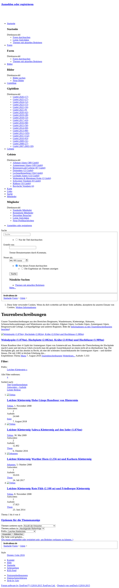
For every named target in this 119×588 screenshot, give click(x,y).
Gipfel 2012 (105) (21, 133)
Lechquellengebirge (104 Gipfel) (28, 173)
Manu (23, 356)
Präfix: (4, 531)
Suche (10, 194)
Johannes (11, 464)
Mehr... (12, 287)
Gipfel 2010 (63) (20, 138)
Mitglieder (11, 196)
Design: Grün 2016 (16, 555)
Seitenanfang (13, 568)
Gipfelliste (11, 83)
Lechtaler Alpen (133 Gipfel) (26, 175)
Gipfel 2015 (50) (20, 125)
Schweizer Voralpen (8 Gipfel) (27, 181)
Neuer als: (8, 257)
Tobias (10, 406)
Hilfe (9, 562)
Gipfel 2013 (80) (20, 130)
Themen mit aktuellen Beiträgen (27, 42)
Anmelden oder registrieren (17, 4)
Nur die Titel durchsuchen (30, 240)
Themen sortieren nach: (12, 525)
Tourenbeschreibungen (51, 356)
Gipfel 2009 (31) (20, 141)
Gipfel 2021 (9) (20, 110)
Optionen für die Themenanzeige (20, 520)
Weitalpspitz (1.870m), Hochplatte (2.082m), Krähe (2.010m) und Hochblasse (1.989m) (52, 339)
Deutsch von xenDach (73, 585)
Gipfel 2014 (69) (20, 128)
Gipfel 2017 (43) (20, 120)
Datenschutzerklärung (17, 578)
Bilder (10, 64)
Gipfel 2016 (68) (20, 123)
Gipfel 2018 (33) (20, 117)
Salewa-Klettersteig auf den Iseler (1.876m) (56, 429)
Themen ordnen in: (10, 528)
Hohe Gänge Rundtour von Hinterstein (54, 400)
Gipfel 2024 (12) (20, 102)
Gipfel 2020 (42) (20, 112)
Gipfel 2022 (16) (20, 107)
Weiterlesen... (69, 356)
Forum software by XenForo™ (28, 585)
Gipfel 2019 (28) (20, 115)
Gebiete (10, 149)
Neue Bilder (18, 80)
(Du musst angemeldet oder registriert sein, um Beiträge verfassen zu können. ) (37, 539)
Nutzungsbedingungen (17, 575)
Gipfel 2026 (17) (20, 97)
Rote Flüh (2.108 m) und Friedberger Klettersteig (60, 488)
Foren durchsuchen (21, 37)
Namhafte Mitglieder (22, 210)
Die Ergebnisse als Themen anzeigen (41, 268)
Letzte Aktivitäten (21, 40)
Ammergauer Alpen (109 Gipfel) (28, 165)
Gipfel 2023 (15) (20, 104)
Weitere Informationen (26, 307)
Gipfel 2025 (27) (20, 99)
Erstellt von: (9, 244)
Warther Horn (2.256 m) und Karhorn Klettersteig (61, 458)
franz (9, 419)
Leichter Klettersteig (17, 369)
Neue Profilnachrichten (23, 220)
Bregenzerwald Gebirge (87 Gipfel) (29, 168)
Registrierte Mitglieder (23, 213)
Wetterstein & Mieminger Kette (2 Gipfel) (32, 178)
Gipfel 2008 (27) (20, 143)
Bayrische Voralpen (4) (23, 186)
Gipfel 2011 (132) (21, 136)
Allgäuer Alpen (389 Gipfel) (26, 162)
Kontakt (10, 560)
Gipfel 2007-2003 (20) (23, 146)
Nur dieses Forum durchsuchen (32, 266)
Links (9, 191)
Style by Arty (13, 580)
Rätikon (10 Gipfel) (22, 183)
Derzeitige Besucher (22, 215)
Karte (9, 188)
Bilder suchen (19, 78)
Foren (9, 45)
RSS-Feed (11, 570)
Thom (9, 448)
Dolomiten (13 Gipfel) (23, 170)
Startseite (11, 23)
